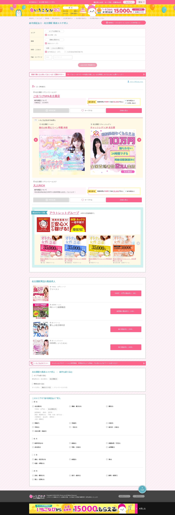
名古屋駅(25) (52, 409)
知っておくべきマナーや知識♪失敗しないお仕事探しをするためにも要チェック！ (77, 74)
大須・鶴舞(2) (39, 419)
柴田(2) (52, 417)
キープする (88, 110)
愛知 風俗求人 (56, 18)
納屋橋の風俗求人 (126, 311)
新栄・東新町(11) (40, 415)
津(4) (110, 459)
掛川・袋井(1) (76, 475)
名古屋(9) (44, 379)
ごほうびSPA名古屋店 (46, 96)
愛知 (140, 2)
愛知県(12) (35, 379)
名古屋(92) (38, 406)
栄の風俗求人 (125, 347)
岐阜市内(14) (39, 443)
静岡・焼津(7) (113, 475)
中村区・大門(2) (40, 409)
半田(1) (37, 427)
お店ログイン (124, 496)
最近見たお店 (98, 2)
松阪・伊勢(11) (39, 463)
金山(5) (45, 417)
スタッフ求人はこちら (136, 81)
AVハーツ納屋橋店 (57, 307)
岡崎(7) (37, 423)
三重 (36, 455)
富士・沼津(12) (39, 479)
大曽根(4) (38, 417)
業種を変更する (55, 40)
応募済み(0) (117, 2)
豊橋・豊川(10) (76, 406)
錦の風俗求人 (125, 329)
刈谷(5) (111, 423)
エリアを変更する (54, 31)
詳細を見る (124, 110)
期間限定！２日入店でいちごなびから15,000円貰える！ (124, 22)
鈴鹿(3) (74, 459)
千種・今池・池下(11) (55, 415)
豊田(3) (111, 406)
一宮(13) (74, 427)
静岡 (36, 471)
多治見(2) (38, 447)
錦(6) (44, 412)
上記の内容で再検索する (87, 65)
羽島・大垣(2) (76, 447)
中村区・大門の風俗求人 (126, 293)
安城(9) (74, 423)
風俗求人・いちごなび (35, 18)
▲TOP (142, 489)
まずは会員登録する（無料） (87, 393)
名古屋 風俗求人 (68, 18)
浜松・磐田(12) (39, 475)
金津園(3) (112, 447)
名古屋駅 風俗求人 (81, 18)
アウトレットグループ (64, 212)
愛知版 (47, 18)
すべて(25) (35, 387)
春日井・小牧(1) (114, 427)
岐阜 (36, 439)
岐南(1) (74, 443)
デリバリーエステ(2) (60, 387)
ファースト (54, 289)
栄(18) (50, 412)
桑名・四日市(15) (40, 459)
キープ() (108, 2)
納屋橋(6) (38, 412)
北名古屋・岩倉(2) (40, 431)
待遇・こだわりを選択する (54, 48)
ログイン (129, 2)
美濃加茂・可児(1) (114, 443)
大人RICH (39, 185)
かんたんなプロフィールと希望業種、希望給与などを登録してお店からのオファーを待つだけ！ (76, 363)
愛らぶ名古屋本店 (57, 325)
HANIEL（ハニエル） (59, 343)
